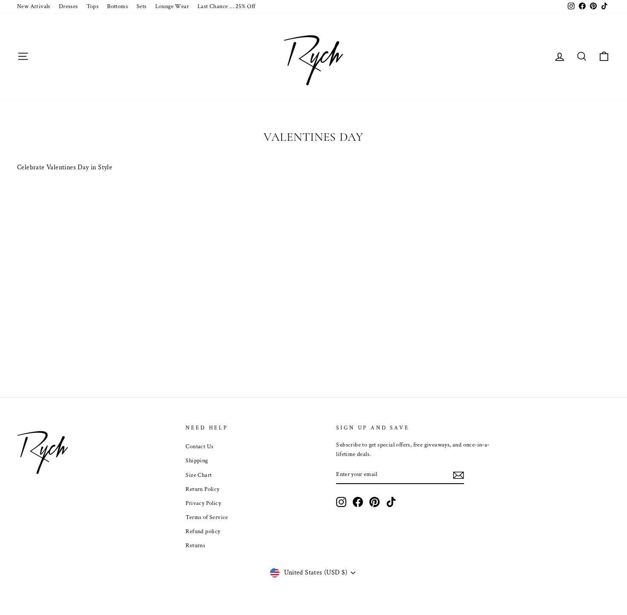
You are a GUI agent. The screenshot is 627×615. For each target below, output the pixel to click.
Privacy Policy (203, 503)
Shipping (197, 460)
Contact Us (199, 446)
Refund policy (203, 531)
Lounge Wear (172, 6)
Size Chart (199, 475)
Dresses (68, 6)
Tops (93, 6)
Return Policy (202, 489)
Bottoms (117, 6)
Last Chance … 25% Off (226, 6)
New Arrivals (33, 6)
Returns (195, 545)
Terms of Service (207, 517)
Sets (141, 6)
